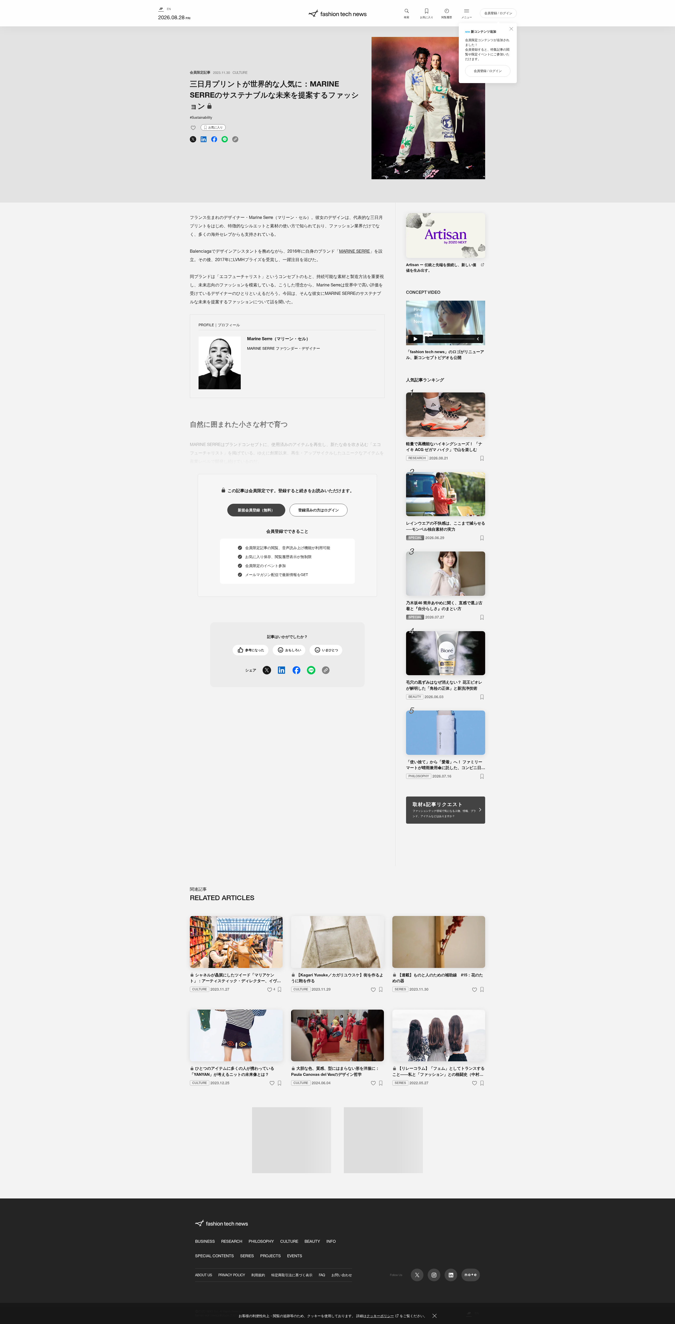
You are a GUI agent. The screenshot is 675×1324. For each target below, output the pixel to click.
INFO (331, 1241)
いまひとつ (330, 650)
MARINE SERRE (354, 251)
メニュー (466, 17)
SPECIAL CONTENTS (214, 1256)
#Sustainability (201, 117)
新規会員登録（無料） (256, 510)
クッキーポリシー (380, 1316)
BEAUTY (312, 1241)
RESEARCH (231, 1241)
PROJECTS (270, 1256)
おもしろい (293, 650)
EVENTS (294, 1256)
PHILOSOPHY (261, 1241)
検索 (406, 17)
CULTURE (240, 72)
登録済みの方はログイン (318, 510)
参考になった (254, 650)
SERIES (247, 1256)
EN (169, 9)
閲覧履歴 (446, 17)
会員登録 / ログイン (498, 13)
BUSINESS (205, 1241)
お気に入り (426, 17)
